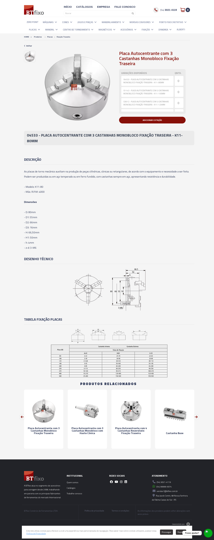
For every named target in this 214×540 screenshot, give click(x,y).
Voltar (29, 45)
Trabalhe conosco (74, 493)
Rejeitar (181, 532)
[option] (30, 56)
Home (26, 37)
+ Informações (43, 443)
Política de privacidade (94, 510)
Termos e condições (120, 510)
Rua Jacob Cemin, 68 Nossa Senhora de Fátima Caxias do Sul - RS (170, 497)
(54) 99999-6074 (164, 486)
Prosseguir (166, 532)
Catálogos (71, 487)
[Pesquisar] (132, 13)
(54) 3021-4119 (163, 482)
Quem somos (72, 482)
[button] (56, 22)
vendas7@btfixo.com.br (167, 491)
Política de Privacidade (36, 533)
